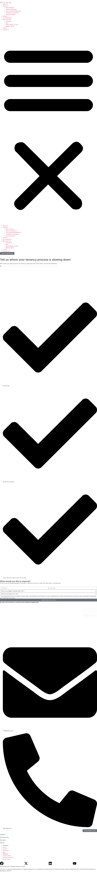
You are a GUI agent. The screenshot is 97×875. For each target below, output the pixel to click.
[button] (48, 128)
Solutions (5, 6)
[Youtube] (74, 863)
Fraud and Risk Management (13, 11)
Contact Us (6, 29)
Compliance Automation (12, 12)
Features (5, 16)
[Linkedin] (50, 863)
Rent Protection (10, 7)
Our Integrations (7, 18)
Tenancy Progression (11, 9)
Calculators (9, 21)
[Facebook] (2, 863)
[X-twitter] (26, 863)
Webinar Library (10, 26)
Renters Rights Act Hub (12, 24)
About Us (5, 4)
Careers (5, 28)
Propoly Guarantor (11, 14)
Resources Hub (7, 19)
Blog (7, 23)
